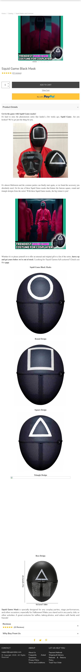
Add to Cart (45, 85)
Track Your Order (55, 662)
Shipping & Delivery (56, 655)
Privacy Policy (34, 660)
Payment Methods (55, 652)
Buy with (40, 97)
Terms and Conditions (37, 662)
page (7, 262)
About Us (32, 652)
